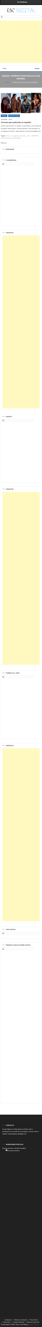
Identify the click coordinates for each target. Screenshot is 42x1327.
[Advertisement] (21, 42)
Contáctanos (8, 1320)
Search (37, 68)
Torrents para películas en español (16, 122)
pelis (28, 136)
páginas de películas (20, 136)
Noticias (4, 115)
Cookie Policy (6, 1322)
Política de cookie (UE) (33, 1322)
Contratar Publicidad (18, 1322)
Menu (5, 68)
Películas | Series (14, 115)
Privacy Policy (34, 1320)
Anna (10, 119)
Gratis (7, 136)
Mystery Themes (33, 1324)
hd (11, 136)
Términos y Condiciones (20, 1320)
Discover (4, 143)
